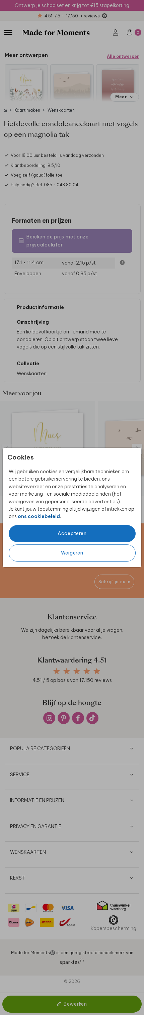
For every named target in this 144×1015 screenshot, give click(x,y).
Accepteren (72, 533)
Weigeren (72, 553)
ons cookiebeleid (39, 516)
